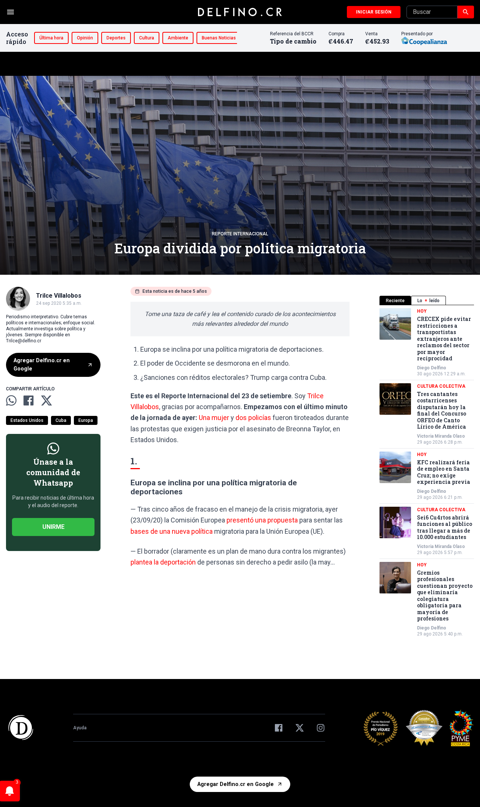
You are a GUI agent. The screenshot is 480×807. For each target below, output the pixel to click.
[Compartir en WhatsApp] (11, 400)
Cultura (146, 38)
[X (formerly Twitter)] (299, 727)
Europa (85, 420)
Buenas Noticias (219, 38)
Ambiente (178, 38)
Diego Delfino (431, 367)
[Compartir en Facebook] (28, 400)
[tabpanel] (427, 472)
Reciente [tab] (395, 300)
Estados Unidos (27, 420)
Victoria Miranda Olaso (441, 436)
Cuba (61, 420)
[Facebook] (278, 727)
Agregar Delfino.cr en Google (42, 364)
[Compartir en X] (46, 400)
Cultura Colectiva (441, 386)
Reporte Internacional (240, 233)
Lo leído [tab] (428, 300)
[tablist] (427, 300)
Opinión (85, 38)
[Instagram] (320, 727)
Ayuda (80, 727)
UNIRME (53, 526)
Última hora (51, 38)
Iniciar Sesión (374, 12)
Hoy (422, 311)
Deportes (116, 38)
